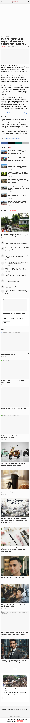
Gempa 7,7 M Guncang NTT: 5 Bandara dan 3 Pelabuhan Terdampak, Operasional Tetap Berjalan (16, 268)
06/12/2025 (4, 356)
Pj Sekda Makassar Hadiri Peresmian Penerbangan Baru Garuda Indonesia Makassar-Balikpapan (15, 123)
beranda (4, 709)
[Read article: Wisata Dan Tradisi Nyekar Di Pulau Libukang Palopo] (15, 222)
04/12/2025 (4, 439)
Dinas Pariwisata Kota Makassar (12, 138)
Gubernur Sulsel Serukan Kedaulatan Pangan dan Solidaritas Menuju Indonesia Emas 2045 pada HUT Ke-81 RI (18, 203)
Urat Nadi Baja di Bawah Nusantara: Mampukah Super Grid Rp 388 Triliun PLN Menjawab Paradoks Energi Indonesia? (17, 256)
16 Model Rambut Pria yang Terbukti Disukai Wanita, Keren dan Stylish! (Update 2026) (16, 280)
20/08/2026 (10, 154)
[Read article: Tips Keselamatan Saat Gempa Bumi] (15, 681)
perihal (25, 709)
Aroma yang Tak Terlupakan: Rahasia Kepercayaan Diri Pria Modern (12, 578)
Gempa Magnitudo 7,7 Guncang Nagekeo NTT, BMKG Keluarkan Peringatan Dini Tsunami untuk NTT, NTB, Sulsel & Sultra (17, 249)
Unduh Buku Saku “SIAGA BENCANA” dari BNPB (15, 313)
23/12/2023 (5, 690)
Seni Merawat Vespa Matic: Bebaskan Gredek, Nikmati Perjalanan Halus (15, 354)
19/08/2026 (10, 176)
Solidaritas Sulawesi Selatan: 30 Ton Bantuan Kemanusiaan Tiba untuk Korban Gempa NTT (18, 188)
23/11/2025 (4, 467)
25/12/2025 (4, 608)
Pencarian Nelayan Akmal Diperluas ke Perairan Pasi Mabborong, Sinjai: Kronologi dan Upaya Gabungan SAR (18, 152)
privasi (21, 709)
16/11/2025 (4, 663)
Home (2, 36)
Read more (7, 322)
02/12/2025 (4, 580)
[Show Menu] (1, 1)
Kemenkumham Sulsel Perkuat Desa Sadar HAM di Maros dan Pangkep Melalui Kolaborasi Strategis (18, 181)
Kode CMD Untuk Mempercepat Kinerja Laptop (15, 286)
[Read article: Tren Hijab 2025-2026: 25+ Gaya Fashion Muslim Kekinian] (15, 369)
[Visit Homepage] (15, 2)
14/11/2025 (4, 384)
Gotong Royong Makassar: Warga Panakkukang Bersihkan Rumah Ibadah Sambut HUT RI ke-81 (15, 274)
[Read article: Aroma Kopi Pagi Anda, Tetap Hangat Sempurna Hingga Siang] (15, 479)
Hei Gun (4, 46)
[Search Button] (28, 1)
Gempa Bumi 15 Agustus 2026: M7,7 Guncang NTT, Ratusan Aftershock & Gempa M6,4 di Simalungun (16, 242)
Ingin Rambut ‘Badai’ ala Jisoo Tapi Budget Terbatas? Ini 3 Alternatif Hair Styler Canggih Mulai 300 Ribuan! (14, 549)
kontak (8, 709)
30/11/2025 (4, 411)
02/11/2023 (5, 315)
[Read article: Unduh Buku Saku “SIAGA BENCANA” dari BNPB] (15, 305)
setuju (20, 721)
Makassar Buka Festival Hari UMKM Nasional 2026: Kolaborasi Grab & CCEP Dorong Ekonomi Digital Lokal (17, 159)
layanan (13, 709)
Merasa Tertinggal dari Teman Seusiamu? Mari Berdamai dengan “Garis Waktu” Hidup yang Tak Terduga (14, 520)
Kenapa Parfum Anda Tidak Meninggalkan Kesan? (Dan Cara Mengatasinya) (13, 661)
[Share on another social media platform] (25, 143)
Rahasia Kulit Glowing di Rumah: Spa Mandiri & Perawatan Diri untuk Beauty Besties (14, 633)
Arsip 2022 (7, 36)
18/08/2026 (10, 198)
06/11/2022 (10, 46)
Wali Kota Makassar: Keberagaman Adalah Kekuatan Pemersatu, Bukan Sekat (17, 195)
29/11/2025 (4, 524)
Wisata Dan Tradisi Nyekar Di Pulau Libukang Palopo (11, 235)
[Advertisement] (15, 18)
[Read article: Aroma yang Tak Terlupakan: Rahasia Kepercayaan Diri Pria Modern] (15, 566)
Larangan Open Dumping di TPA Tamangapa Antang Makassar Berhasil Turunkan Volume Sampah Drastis (17, 166)
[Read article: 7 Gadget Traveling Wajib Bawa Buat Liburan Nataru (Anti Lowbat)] (15, 593)
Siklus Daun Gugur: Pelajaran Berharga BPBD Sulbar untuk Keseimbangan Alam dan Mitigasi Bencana (18, 174)
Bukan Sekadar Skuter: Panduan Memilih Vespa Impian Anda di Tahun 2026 (13, 464)
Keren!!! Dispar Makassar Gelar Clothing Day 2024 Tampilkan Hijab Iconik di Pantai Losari (15, 127)
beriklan (17, 709)
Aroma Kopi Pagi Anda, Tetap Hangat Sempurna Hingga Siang (12, 492)
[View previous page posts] (14, 669)
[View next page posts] (16, 669)
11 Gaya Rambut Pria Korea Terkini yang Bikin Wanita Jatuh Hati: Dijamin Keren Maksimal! (16, 263)
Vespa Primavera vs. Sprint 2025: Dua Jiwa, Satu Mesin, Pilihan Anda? (13, 409)
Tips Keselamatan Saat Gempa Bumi (12, 689)
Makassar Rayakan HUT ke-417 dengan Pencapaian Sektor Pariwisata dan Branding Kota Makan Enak (15, 130)
